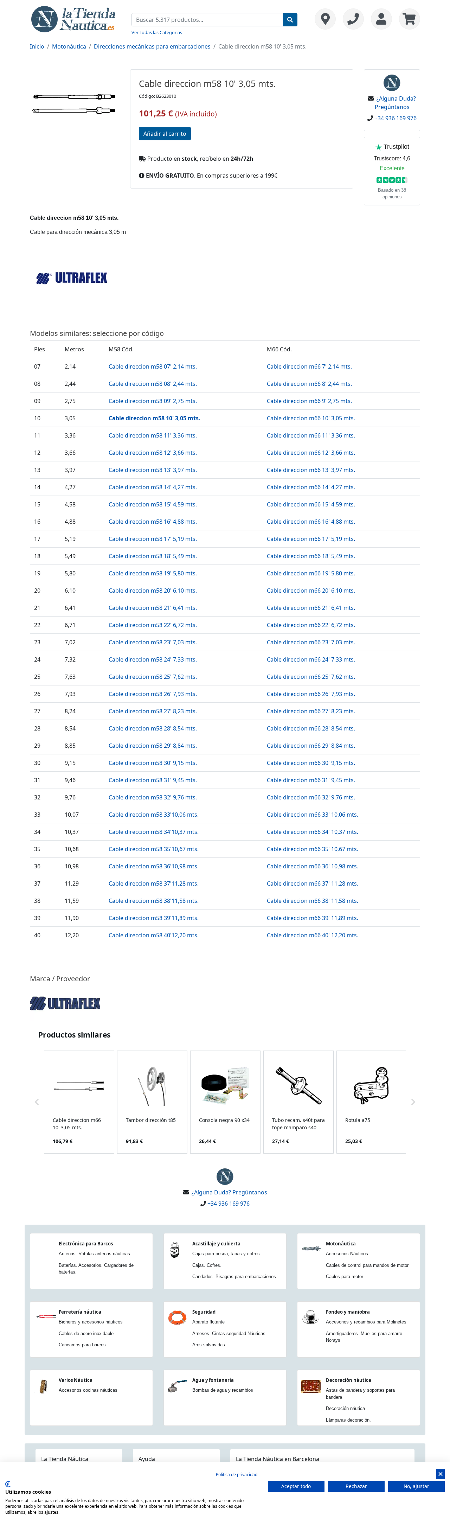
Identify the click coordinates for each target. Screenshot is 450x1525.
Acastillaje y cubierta (216, 1243)
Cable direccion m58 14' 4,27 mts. (153, 487)
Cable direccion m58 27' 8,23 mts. (153, 711)
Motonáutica (69, 46)
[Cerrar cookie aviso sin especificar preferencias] (440, 1474)
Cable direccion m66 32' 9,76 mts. (311, 797)
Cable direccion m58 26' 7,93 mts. (153, 694)
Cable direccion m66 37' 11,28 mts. (312, 883)
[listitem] (79, 1102)
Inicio (37, 46)
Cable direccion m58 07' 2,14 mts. (153, 366)
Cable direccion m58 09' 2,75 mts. (153, 401)
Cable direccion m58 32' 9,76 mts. (153, 797)
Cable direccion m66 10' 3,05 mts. (311, 418)
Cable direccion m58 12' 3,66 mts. (153, 453)
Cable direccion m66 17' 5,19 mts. (311, 539)
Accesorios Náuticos (347, 1253)
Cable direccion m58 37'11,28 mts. (154, 883)
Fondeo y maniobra (348, 1312)
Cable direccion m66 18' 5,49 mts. (311, 556)
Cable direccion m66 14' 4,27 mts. (311, 487)
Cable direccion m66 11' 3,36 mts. (311, 435)
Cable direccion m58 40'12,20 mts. (154, 935)
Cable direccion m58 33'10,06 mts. (154, 814)
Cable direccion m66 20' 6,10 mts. (311, 590)
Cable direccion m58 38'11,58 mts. (154, 901)
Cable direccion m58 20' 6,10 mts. (153, 590)
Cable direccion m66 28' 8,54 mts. (311, 728)
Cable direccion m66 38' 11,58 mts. (312, 901)
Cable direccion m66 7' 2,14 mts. (309, 366)
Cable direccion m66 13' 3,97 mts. (311, 470)
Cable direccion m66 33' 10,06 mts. (312, 814)
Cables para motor (344, 1276)
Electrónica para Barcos (86, 1243)
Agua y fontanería (213, 1380)
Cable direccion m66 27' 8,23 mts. (311, 711)
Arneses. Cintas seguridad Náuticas (228, 1333)
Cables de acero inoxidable (86, 1333)
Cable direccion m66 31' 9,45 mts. (311, 780)
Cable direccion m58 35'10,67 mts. (154, 849)
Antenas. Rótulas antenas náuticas (94, 1253)
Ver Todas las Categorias (156, 32)
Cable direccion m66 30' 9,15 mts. (311, 763)
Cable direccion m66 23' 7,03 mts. (311, 642)
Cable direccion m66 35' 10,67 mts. (312, 849)
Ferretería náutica (80, 1312)
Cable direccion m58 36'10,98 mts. (154, 866)
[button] (37, 1102)
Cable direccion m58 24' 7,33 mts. (153, 659)
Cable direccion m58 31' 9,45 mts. (153, 780)
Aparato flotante (208, 1322)
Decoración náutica (348, 1380)
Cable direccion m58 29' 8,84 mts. (153, 745)
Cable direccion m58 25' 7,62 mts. (153, 677)
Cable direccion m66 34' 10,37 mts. (312, 832)
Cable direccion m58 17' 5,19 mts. (153, 539)
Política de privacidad (236, 1475)
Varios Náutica (75, 1380)
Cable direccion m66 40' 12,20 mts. (312, 935)
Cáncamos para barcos (82, 1344)
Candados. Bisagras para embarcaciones (234, 1276)
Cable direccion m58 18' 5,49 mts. (153, 556)
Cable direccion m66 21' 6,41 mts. (311, 608)
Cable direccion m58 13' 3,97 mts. (153, 470)
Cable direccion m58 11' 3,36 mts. (153, 435)
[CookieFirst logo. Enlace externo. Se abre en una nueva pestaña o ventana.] (8, 1484)
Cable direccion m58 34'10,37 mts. (154, 832)
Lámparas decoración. (348, 1420)
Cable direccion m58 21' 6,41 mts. (153, 608)
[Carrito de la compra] (408, 19)
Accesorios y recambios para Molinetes (366, 1322)
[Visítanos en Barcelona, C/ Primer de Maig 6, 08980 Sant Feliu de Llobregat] (325, 19)
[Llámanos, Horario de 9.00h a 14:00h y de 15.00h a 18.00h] (353, 19)
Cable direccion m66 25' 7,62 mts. (311, 677)
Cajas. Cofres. (206, 1265)
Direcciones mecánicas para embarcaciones (152, 46)
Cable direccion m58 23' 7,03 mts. (153, 642)
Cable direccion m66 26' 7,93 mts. (311, 694)
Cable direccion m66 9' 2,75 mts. (309, 401)
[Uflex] (65, 1003)
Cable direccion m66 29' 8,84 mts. (311, 745)
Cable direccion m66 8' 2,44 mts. (309, 384)
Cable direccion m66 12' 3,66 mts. (311, 453)
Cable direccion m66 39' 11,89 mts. (312, 918)
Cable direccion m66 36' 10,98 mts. (312, 866)
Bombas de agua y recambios (222, 1390)
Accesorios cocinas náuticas (88, 1390)
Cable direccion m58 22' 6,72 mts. (153, 625)
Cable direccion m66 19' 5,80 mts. (311, 573)
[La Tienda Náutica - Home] (74, 18)
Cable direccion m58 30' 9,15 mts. (153, 763)
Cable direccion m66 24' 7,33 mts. (311, 659)
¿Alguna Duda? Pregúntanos (229, 1192)
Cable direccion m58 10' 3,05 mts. (154, 418)
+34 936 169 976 (395, 118)
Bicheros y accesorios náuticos (91, 1322)
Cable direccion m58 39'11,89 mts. (154, 918)
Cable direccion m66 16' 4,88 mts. (311, 521)
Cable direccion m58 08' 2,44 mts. (153, 384)
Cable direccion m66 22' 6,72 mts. (311, 625)
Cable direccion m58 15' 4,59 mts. (153, 504)
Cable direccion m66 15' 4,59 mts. (311, 504)
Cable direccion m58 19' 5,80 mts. (153, 573)
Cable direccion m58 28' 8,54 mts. (153, 728)
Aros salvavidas (208, 1344)
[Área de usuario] (381, 19)
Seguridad (204, 1312)
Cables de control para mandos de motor (367, 1265)
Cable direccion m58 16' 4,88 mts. (153, 521)
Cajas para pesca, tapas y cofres (226, 1253)
